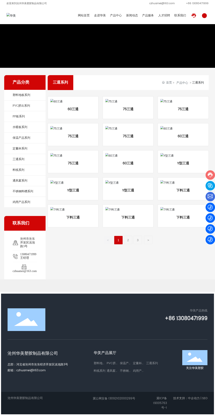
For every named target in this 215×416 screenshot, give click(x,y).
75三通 (128, 109)
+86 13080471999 (197, 3)
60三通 (73, 109)
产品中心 (182, 82)
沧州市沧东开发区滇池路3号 (27, 242)
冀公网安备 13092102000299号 (114, 398)
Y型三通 (183, 163)
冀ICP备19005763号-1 (160, 403)
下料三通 (183, 190)
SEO (204, 398)
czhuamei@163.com (162, 3)
